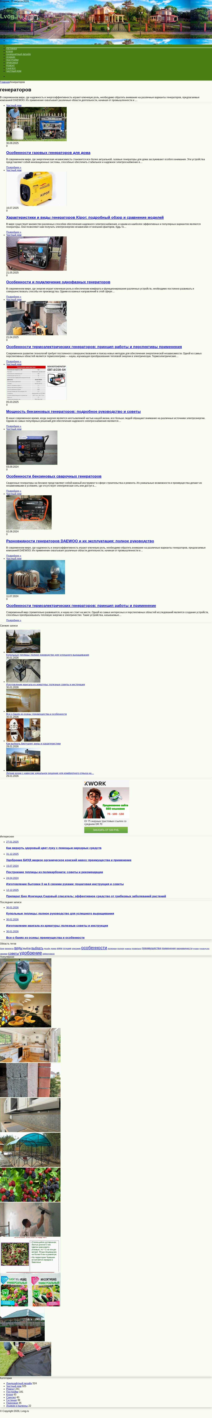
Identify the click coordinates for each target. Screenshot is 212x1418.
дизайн (47, 948)
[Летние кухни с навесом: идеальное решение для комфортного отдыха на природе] (23, 770)
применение (169, 948)
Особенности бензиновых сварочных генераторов (53, 476)
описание (76, 948)
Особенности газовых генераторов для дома (48, 153)
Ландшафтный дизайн (18, 54)
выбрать (37, 948)
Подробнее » (13, 167)
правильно (136, 948)
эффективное (49, 954)
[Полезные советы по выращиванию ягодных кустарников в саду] (30, 1201)
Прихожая (12, 63)
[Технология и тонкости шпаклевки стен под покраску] (30, 1235)
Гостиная (11, 49)
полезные (112, 948)
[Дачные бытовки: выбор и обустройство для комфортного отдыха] (30, 1061)
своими (3, 954)
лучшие (67, 948)
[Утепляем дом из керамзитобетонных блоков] (30, 1096)
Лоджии (10, 57)
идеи (59, 948)
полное (120, 948)
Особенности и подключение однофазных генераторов (58, 282)
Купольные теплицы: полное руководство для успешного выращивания (47, 655)
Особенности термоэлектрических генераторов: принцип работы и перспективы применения (94, 347)
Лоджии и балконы (17, 1405)
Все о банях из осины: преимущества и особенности (36, 714)
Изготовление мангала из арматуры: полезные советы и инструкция (45, 684)
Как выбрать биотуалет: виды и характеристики (33, 743)
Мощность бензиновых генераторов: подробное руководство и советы (73, 411)
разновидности (184, 948)
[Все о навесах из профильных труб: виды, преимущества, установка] (30, 1166)
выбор (27, 948)
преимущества (151, 948)
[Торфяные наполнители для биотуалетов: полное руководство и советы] (25, 991)
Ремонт (10, 65)
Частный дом (13, 71)
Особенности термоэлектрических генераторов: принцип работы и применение (81, 605)
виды (18, 948)
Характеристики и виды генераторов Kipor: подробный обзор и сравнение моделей (85, 217)
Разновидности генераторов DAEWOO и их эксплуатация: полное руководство (80, 541)
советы (13, 953)
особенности (94, 947)
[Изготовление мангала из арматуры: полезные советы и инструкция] (23, 681)
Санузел (11, 68)
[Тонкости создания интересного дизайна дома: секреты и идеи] (25, 1026)
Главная (5, 82)
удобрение (31, 952)
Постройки (12, 60)
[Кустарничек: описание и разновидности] (30, 1270)
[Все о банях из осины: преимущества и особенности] (23, 711)
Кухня (9, 51)
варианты (9, 948)
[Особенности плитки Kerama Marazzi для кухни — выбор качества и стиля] (30, 1131)
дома (53, 948)
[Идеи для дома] (13, 29)
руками (196, 948)
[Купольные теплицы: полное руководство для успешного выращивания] (23, 652)
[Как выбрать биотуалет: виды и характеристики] (23, 741)
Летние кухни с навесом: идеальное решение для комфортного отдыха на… (50, 773)
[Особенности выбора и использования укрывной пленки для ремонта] (25, 1375)
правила (128, 948)
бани (2, 948)
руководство (204, 948)
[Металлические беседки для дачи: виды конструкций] (22, 1340)
